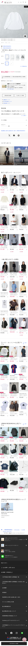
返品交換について (6, 103)
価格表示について (6, 99)
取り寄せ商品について (7, 101)
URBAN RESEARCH (7, 46)
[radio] (7, 57)
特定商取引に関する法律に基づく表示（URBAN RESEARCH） (13, 130)
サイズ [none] (2, 63)
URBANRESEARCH (8, 529)
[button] (14, 23)
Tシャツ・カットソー (7, 531)
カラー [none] (2, 56)
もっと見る (23, 115)
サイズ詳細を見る (23, 66)
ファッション (16, 529)
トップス (23, 529)
